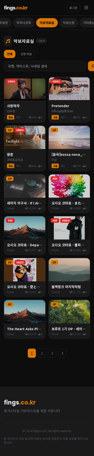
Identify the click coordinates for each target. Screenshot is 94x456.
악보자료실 (47, 22)
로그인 (73, 8)
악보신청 (68, 22)
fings (15, 7)
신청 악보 (26, 54)
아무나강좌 (24, 22)
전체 (9, 54)
